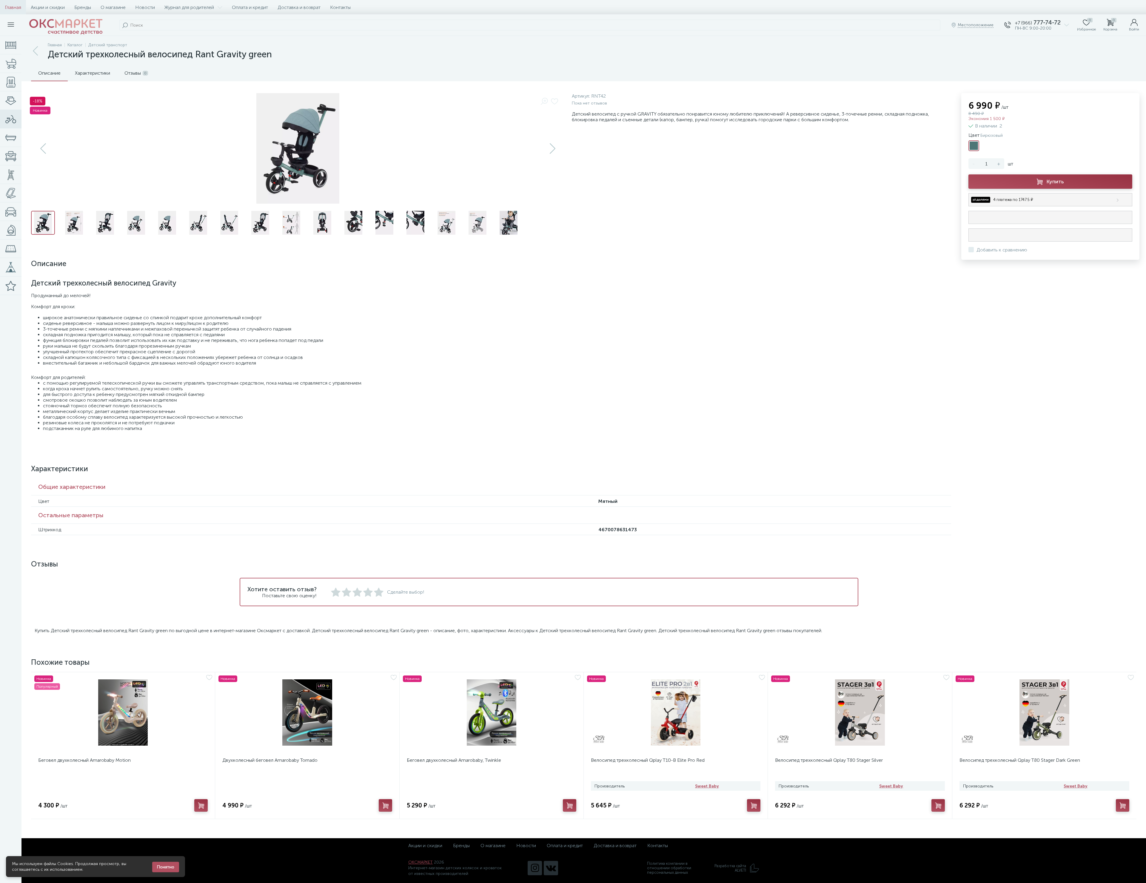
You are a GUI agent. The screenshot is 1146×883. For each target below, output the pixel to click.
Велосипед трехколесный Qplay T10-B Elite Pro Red (648, 760)
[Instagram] (535, 868)
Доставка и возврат (299, 7)
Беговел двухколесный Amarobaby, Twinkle (454, 760)
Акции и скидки (48, 7)
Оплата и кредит (250, 7)
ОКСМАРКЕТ (420, 862)
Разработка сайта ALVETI (730, 868)
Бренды (82, 7)
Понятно (165, 867)
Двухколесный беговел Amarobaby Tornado (270, 760)
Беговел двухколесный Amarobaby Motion (84, 760)
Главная (13, 7)
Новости (145, 7)
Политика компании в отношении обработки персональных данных (669, 868)
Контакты (340, 7)
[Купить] (201, 805)
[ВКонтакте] (551, 868)
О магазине (113, 7)
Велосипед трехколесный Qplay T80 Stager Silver (829, 760)
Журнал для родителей (189, 7)
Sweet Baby (707, 786)
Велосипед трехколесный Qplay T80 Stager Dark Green (1019, 760)
